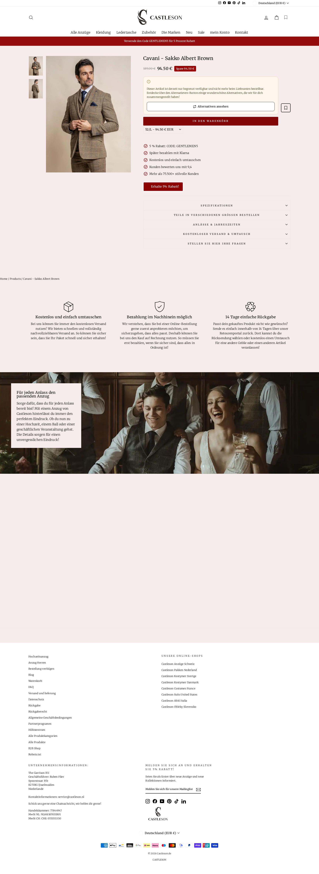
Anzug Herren (37, 662)
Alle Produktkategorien (43, 736)
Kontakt (241, 32)
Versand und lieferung (42, 693)
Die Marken (171, 32)
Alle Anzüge (80, 32)
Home (4, 278)
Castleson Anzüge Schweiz (178, 664)
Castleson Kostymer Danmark (180, 682)
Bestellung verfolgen (41, 668)
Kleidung (103, 32)
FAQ (31, 687)
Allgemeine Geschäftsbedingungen (50, 717)
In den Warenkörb (211, 121)
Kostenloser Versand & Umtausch (217, 233)
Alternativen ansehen (213, 106)
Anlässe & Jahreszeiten (217, 224)
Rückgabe (34, 705)
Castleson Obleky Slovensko (179, 706)
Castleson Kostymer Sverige (179, 676)
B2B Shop (34, 748)
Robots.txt (34, 754)
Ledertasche (126, 32)
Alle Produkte (36, 742)
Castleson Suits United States (179, 694)
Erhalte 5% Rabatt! (165, 186)
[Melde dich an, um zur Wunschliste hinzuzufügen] (286, 107)
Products (15, 278)
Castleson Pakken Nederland (179, 670)
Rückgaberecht (37, 711)
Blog (31, 674)
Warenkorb (35, 681)
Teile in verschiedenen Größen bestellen (217, 214)
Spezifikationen (217, 205)
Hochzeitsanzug (38, 656)
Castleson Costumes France (178, 688)
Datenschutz (36, 699)
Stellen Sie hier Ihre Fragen (217, 243)
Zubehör (149, 32)
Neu (189, 32)
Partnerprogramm (39, 723)
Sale (201, 32)
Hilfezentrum (36, 729)
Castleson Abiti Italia (174, 700)
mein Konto (219, 32)
